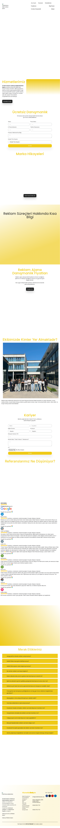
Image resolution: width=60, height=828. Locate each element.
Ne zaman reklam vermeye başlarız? (17, 671)
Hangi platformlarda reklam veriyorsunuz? (19, 656)
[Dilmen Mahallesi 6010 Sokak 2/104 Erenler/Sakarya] (30, 801)
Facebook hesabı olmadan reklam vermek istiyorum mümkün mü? (26, 708)
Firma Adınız (33, 121)
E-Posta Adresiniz (12, 127)
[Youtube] (52, 796)
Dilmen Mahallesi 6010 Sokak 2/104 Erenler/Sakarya (38, 801)
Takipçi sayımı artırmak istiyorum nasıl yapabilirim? (21, 718)
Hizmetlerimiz (48, 3)
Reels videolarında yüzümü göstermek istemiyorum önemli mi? (24, 676)
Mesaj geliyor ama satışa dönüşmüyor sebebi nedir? (21, 698)
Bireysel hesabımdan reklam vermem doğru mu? (21, 723)
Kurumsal (40, 3)
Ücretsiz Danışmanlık (36, 9)
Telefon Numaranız (34, 127)
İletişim (52, 9)
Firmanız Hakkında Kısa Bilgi (14, 132)
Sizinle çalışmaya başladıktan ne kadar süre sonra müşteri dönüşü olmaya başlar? (30, 733)
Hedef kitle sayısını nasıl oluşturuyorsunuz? (19, 666)
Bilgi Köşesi (51, 6)
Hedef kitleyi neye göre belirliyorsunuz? (18, 661)
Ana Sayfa (33, 3)
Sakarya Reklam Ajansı (7, 817)
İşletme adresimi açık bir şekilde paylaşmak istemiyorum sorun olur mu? (27, 681)
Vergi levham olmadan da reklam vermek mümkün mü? (23, 713)
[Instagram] (49, 796)
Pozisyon (32, 428)
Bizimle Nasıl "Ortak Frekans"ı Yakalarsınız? (18, 439)
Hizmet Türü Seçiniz (13, 139)
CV (9, 447)
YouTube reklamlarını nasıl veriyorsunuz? (18, 703)
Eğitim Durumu (11, 428)
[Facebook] (47, 796)
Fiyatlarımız (33, 6)
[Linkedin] (55, 796)
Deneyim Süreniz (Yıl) (13, 433)
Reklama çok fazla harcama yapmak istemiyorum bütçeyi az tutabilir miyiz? (28, 686)
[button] (2, 481)
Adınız (9, 121)
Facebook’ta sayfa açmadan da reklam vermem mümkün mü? (25, 728)
